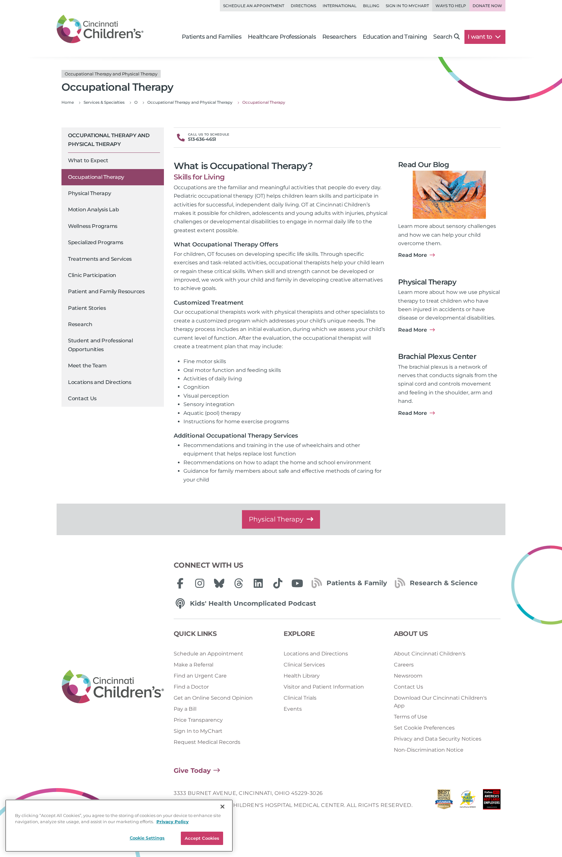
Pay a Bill (185, 709)
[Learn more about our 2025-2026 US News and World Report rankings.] (444, 801)
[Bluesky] (219, 583)
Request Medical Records (207, 742)
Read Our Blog (423, 164)
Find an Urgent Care (200, 676)
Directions (303, 5)
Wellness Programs (92, 226)
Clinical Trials (300, 698)
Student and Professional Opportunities (100, 344)
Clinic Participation (92, 275)
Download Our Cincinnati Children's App (440, 702)
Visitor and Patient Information (324, 687)
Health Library (302, 676)
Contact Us (82, 398)
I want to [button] (480, 36)
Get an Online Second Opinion (213, 698)
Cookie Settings (147, 837)
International (339, 5)
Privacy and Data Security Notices (437, 739)
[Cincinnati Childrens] (113, 687)
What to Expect (88, 160)
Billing (371, 5)
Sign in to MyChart (407, 5)
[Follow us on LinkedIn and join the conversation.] (258, 583)
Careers (404, 665)
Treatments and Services (100, 259)
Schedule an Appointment (253, 5)
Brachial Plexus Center (437, 356)
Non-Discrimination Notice (428, 750)
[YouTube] (297, 583)
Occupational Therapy (96, 177)
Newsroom (408, 676)
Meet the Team (87, 366)
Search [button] (442, 36)
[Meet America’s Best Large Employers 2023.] (492, 801)
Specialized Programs (95, 242)
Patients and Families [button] (211, 36)
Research (80, 324)
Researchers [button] (339, 36)
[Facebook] (180, 583)
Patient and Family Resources (106, 291)
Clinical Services (304, 665)
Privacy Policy (172, 821)
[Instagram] (199, 583)
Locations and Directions (99, 382)
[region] (119, 825)
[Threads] (238, 583)
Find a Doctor (191, 687)
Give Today (192, 770)
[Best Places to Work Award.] (468, 801)
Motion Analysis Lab (93, 209)
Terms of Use (410, 717)
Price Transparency (198, 720)
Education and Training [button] (395, 36)
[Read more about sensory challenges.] (449, 195)
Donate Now (487, 5)
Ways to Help (450, 5)
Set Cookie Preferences (424, 728)
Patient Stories (87, 308)
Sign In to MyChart (198, 731)
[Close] (222, 806)
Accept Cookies (202, 838)
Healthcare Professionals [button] (282, 36)
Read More (412, 255)
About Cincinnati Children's (429, 654)
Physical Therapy (89, 193)
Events (293, 709)
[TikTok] (277, 583)
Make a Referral (193, 665)
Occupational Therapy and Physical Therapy (108, 139)
